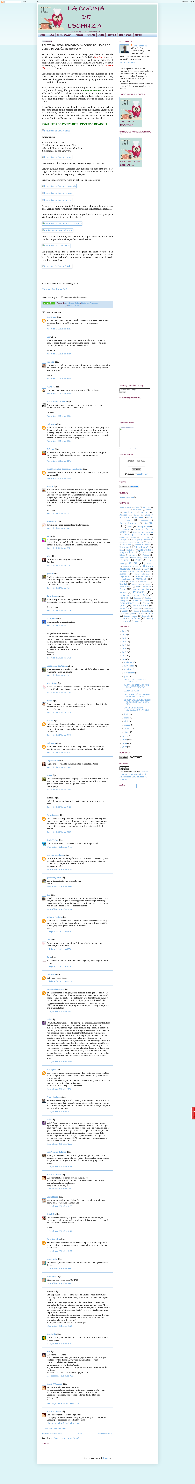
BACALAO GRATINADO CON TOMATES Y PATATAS (136, 686)
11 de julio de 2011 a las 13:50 (59, 949)
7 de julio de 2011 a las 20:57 (59, 329)
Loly (49, 337)
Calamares (138, 517)
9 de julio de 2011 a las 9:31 (58, 752)
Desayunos (124, 547)
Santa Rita (146, 611)
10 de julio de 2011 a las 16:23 (59, 887)
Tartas (150, 613)
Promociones (127, 603)
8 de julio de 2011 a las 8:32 (58, 548)
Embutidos (131, 550)
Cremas (150, 542)
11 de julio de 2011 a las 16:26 (59, 966)
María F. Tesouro (54, 1174)
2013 (124, 652)
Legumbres (125, 576)
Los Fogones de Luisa (56, 1152)
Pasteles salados (141, 589)
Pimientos (85, 303)
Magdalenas (125, 579)
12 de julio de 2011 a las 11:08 (59, 1061)
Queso (123, 605)
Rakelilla (51, 1214)
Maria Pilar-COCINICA (57, 401)
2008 (124, 743)
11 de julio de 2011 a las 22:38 (59, 981)
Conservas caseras (126, 542)
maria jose (51, 317)
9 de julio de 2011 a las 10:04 (59, 767)
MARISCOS (79, 35)
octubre (128, 669)
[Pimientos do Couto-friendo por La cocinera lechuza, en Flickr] (57, 230)
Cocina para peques (128, 537)
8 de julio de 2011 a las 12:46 (59, 625)
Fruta (138, 560)
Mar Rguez (51, 1069)
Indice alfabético (142, 574)
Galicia (77, 303)
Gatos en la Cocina (55, 989)
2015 (124, 645)
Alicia (49, 701)
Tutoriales (146, 616)
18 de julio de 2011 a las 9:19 (59, 1283)
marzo (127, 725)
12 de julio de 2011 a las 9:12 (59, 1011)
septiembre (129, 673)
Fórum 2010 (135, 558)
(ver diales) (99, 57)
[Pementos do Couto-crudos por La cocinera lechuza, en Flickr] (57, 157)
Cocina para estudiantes (136, 534)
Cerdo (129, 527)
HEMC (147, 569)
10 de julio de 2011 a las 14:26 (59, 869)
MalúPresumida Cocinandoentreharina (64, 469)
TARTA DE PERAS (131, 691)
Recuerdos (124, 608)
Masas (122, 581)
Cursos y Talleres (142, 545)
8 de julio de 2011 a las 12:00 (59, 610)
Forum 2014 (147, 558)
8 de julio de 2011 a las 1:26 (58, 513)
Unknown (51, 424)
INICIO (42, 35)
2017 (124, 638)
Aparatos (149, 510)
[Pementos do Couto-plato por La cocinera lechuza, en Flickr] (56, 131)
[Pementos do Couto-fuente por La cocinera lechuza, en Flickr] (57, 200)
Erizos (122, 555)
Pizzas (136, 595)
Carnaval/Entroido (128, 523)
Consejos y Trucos (141, 540)
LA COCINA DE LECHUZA (127, 427)
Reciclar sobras (140, 605)
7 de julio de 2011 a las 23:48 (59, 478)
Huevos (123, 574)
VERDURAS (111, 35)
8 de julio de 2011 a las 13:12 (59, 658)
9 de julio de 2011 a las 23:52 (59, 832)
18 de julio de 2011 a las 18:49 (59, 1326)
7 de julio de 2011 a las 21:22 (59, 393)
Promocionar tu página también (128, 449)
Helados (138, 569)
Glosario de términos (131, 566)
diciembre (129, 662)
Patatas (123, 592)
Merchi (50, 486)
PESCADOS (91, 35)
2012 (124, 656)
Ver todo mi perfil (128, 62)
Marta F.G (51, 387)
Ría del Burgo (148, 608)
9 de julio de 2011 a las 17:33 (59, 790)
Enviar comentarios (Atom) (66, 1438)
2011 (124, 659)
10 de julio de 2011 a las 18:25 (59, 909)
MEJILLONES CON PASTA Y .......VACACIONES (136, 680)
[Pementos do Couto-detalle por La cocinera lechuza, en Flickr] (57, 266)
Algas (136, 507)
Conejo (123, 539)
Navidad (123, 584)
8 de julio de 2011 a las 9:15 (58, 565)
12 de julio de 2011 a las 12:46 (59, 1144)
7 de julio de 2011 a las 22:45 (59, 461)
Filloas (146, 555)
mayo (127, 718)
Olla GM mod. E (126, 587)
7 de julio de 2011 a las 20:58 (59, 354)
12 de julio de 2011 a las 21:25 (59, 1189)
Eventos (133, 555)
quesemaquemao (54, 877)
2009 (124, 740)
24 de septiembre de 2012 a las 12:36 (63, 1403)
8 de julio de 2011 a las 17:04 (59, 712)
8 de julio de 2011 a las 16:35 (59, 693)
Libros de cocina (142, 576)
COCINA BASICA (125, 35)
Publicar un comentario (55, 1428)
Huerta (148, 571)
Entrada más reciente (52, 1434)
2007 (124, 747)
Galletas (150, 564)
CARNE (51, 35)
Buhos (136, 515)
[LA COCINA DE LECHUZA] (126, 446)
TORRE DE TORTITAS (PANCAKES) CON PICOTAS (136, 709)
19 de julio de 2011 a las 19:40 (59, 1343)
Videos (136, 621)
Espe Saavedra (53, 1239)
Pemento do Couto (92, 90)
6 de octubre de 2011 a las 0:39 (60, 1376)
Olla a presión (137, 584)
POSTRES (138, 35)
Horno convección (135, 571)
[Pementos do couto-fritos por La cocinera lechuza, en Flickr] (56, 245)
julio (126, 676)
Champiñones (143, 527)
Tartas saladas (130, 616)
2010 (124, 736)
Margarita (51, 1334)
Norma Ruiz (52, 521)
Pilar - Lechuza (74, 306)
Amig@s (146, 507)
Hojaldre (123, 571)
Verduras (94, 303)
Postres (124, 597)
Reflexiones (137, 608)
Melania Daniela (54, 917)
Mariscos (141, 579)
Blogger (106, 1458)
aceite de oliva (125, 507)
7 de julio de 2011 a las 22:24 (59, 416)
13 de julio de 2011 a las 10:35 (59, 1231)
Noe (48, 1351)
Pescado (138, 592)
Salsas (125, 610)
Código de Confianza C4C (54, 289)
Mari (49, 556)
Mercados (133, 582)
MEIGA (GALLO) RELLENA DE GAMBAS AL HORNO (137, 695)
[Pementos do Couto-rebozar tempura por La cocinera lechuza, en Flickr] (62, 223)
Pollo (145, 595)
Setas (122, 614)
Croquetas (127, 545)
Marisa (50, 720)
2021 (124, 631)
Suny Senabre (53, 596)
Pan (137, 587)
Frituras (124, 560)
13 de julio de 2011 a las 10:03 (59, 1206)
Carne (149, 523)
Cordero (140, 542)
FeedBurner (142, 474)
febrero (127, 728)
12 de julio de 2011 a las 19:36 (59, 1166)
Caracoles (144, 520)
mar (48, 895)
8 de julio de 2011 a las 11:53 (59, 588)
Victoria (50, 362)
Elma (122, 550)
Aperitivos (69, 303)
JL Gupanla (52, 618)
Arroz (144, 512)
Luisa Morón (52, 1197)
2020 (124, 634)
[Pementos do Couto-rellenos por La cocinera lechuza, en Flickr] (58, 193)
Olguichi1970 (53, 760)
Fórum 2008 (124, 558)
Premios (137, 598)
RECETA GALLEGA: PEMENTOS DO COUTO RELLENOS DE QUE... (137, 702)
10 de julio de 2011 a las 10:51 (59, 847)
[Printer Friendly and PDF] (49, 303)
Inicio (79, 1434)
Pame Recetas (53, 815)
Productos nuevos (140, 600)
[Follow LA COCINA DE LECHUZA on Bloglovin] (129, 487)
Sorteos (141, 614)
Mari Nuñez (52, 683)
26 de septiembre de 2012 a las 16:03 (63, 1423)
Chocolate (124, 529)
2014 (124, 649)
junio (127, 714)
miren (49, 775)
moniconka (52, 1259)
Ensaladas (146, 553)
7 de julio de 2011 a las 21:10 (59, 379)
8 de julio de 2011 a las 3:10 (58, 528)
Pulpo (146, 603)
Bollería (123, 515)
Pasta (122, 589)
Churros (137, 529)
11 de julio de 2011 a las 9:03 (59, 932)
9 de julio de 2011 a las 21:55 (59, 807)
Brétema (50, 449)
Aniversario (138, 510)
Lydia (49, 940)
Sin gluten (131, 613)
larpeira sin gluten (55, 855)
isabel (49, 1019)
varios (122, 618)
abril (126, 721)
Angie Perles (52, 840)
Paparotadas (146, 587)
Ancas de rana (125, 510)
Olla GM (148, 584)
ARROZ (101, 35)
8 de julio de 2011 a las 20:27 (59, 735)
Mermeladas (145, 582)
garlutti (50, 573)
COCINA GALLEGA (64, 35)
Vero (49, 536)
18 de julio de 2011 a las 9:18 (59, 1268)
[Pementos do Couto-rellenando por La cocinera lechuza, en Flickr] (59, 186)
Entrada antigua (105, 1434)
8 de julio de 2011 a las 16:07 (59, 675)
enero (127, 732)
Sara (49, 957)
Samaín (136, 611)
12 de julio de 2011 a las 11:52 (59, 1089)
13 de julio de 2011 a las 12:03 (59, 1251)
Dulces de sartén (141, 547)
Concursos (145, 537)
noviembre (129, 666)
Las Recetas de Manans (57, 666)
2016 (124, 642)
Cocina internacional (143, 532)
